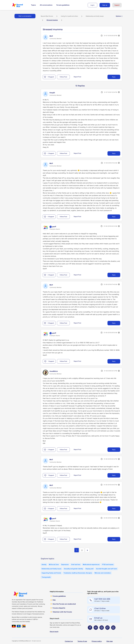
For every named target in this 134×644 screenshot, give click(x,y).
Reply (113, 77)
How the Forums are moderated (64, 604)
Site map (109, 641)
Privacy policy (97, 641)
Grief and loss (75, 564)
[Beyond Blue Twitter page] (107, 631)
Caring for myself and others (69, 16)
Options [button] (118, 16)
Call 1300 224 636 (102, 599)
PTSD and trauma (107, 564)
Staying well (89, 568)
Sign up (104, 5)
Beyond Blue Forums (20, 5)
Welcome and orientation (103, 573)
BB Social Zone (54, 564)
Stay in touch (54, 631)
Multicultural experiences (91, 564)
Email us (98, 618)
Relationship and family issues (95, 16)
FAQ (54, 600)
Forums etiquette (59, 608)
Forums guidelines (62, 5)
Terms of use (82, 641)
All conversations (46, 5)
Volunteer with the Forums (62, 612)
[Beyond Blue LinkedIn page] (113, 631)
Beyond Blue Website (20, 594)
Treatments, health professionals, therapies (78, 573)
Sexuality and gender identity (73, 568)
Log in (92, 5)
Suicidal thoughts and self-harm (106, 568)
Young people (46, 577)
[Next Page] (87, 550)
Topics (33, 5)
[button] (45, 77)
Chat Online (100, 608)
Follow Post (63, 77)
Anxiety (44, 564)
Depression (65, 564)
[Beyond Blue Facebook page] (90, 631)
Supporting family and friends (51, 573)
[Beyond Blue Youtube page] (96, 631)
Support (117, 5)
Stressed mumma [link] (52, 20)
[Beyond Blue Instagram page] (102, 631)
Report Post (77, 76)
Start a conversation (25, 16)
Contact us (69, 641)
